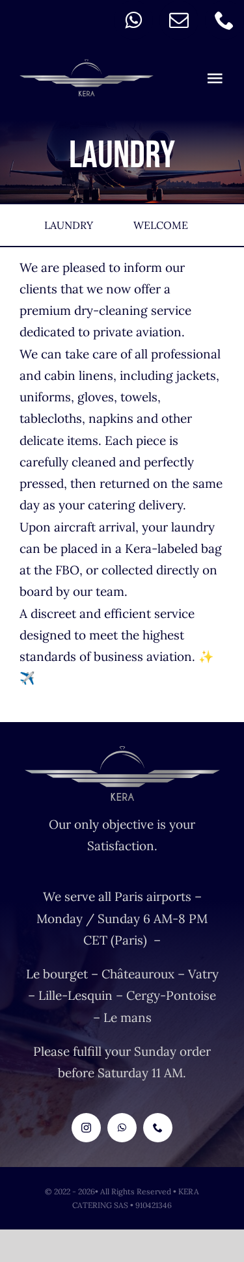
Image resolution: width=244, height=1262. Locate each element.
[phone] (224, 20)
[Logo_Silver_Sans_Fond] (87, 65)
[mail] (178, 20)
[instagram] (86, 1127)
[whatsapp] (133, 20)
